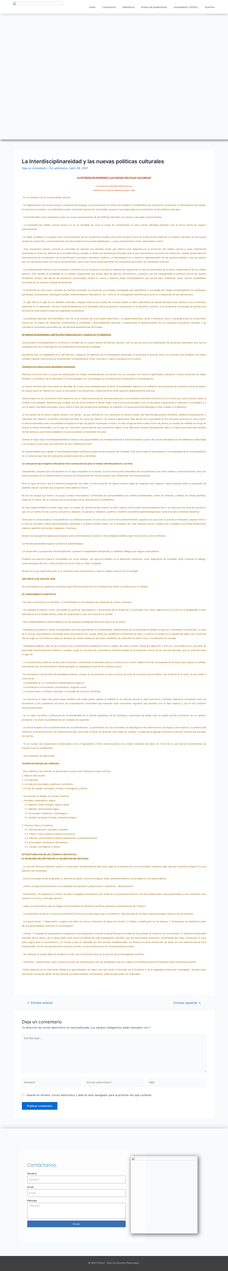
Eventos (210, 7)
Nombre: (32, 1173)
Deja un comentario (34, 168)
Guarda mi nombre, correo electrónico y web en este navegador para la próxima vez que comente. (89, 1095)
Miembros (129, 7)
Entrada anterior (40, 1002)
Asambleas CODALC (186, 7)
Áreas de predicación (154, 7)
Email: (30, 1187)
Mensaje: (32, 1200)
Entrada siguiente (187, 1002)
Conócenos (109, 7)
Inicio (92, 7)
